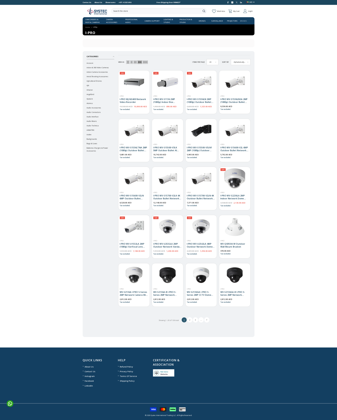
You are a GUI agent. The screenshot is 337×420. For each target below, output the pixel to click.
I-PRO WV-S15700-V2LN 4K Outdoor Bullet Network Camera (200, 197)
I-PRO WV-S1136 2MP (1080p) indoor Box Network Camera (164, 101)
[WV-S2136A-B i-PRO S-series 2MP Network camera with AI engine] (167, 275)
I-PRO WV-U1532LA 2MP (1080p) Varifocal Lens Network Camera (132, 245)
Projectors (232, 21)
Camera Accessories (111, 21)
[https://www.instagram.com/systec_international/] (232, 2)
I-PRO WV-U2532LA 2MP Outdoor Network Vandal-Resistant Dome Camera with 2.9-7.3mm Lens (167, 245)
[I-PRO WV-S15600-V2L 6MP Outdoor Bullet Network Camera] (234, 130)
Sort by (225, 62)
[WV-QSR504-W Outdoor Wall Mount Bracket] (234, 226)
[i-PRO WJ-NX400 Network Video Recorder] (134, 82)
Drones (202, 21)
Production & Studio (186, 21)
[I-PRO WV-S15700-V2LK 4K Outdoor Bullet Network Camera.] (167, 178)
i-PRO (122, 96)
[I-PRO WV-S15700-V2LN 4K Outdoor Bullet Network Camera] (201, 178)
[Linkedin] (241, 2)
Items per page (198, 62)
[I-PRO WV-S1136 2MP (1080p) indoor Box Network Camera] (167, 82)
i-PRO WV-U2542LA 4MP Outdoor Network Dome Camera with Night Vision (200, 245)
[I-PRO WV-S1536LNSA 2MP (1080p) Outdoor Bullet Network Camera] (234, 82)
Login (250, 11)
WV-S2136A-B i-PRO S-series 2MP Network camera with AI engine (165, 293)
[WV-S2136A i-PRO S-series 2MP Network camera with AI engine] (134, 275)
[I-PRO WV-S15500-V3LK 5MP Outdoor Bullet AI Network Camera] (167, 130)
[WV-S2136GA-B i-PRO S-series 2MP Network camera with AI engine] (234, 275)
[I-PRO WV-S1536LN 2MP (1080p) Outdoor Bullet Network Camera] (201, 82)
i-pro (95, 27)
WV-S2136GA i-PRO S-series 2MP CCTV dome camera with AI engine (199, 293)
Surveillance (217, 21)
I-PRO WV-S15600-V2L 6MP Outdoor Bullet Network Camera (234, 149)
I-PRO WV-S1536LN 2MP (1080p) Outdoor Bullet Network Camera (199, 101)
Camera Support (152, 21)
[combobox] (156, 11)
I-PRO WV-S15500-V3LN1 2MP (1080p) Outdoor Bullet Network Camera (199, 149)
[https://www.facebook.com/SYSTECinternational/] (228, 2)
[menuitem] (100, 63)
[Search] (159, 11)
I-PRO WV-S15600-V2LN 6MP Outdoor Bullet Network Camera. (132, 197)
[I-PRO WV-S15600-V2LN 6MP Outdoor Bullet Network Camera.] (134, 178)
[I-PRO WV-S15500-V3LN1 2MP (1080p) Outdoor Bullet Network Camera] (201, 130)
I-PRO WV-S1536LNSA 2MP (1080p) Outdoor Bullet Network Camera (234, 101)
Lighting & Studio (168, 21)
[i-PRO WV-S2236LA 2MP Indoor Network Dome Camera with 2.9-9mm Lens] (234, 178)
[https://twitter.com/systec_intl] (236, 2)
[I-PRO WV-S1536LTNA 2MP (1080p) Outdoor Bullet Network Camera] (134, 130)
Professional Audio (131, 21)
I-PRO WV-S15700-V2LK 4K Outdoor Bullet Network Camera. (166, 197)
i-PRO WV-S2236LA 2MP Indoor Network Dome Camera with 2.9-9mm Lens (234, 197)
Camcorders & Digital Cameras (92, 21)
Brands (243, 21)
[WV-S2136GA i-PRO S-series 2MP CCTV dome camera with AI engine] (201, 275)
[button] (128, 62)
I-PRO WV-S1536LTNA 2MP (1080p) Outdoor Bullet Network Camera (133, 149)
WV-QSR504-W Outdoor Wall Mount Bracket (232, 245)
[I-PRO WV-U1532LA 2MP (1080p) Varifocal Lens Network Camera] (134, 226)
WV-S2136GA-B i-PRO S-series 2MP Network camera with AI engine (232, 293)
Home (87, 27)
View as (121, 62)
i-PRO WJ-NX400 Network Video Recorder (133, 101)
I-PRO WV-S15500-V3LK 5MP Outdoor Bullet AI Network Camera (165, 149)
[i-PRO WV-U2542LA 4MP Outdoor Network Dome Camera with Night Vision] (201, 226)
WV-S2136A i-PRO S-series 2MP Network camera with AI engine (134, 293)
